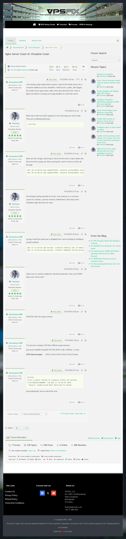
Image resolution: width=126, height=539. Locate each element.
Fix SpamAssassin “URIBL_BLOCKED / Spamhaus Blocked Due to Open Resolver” (105, 253)
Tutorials (63, 24)
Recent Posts (37, 40)
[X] (48, 493)
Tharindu (15, 123)
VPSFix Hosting (85, 24)
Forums (74, 24)
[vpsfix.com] (63, 12)
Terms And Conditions (14, 503)
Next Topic (79, 414)
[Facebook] (42, 493)
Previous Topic (68, 414)
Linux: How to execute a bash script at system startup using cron (108, 82)
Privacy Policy (11, 495)
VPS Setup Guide (47, 24)
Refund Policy (11, 499)
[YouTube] (53, 493)
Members (22, 40)
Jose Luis (32, 451)
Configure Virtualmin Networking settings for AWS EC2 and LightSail (108, 102)
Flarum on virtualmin (105, 74)
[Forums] (7, 47)
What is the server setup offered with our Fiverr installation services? (106, 151)
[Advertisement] (106, 197)
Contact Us (10, 491)
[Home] (34, 24)
